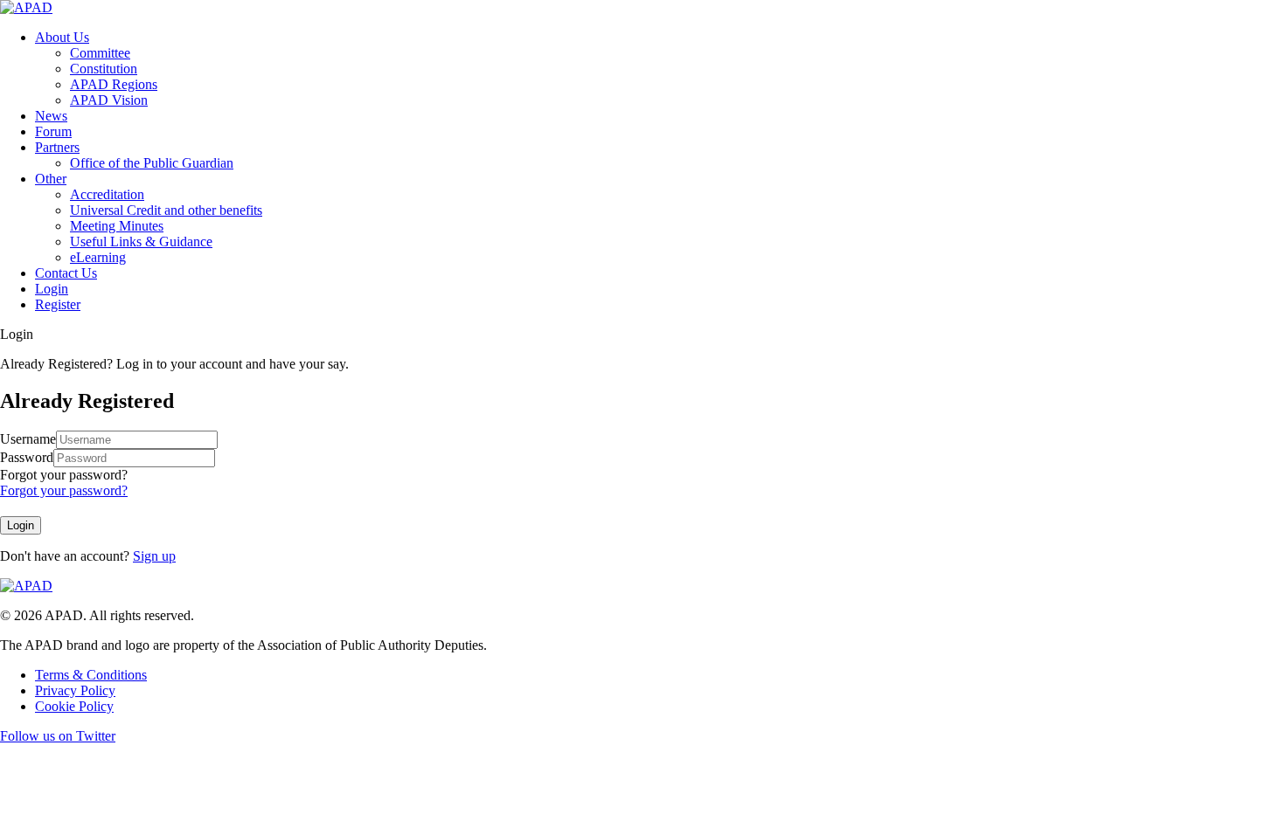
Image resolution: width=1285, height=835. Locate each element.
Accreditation (107, 194)
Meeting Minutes (116, 225)
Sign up (154, 556)
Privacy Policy (75, 690)
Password (26, 457)
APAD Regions (113, 84)
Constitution (103, 68)
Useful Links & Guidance (141, 241)
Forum (53, 131)
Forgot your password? (64, 474)
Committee (100, 52)
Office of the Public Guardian (151, 162)
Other (50, 178)
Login (51, 288)
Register (57, 304)
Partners (57, 147)
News (51, 115)
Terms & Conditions (91, 674)
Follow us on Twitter (57, 735)
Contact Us (66, 273)
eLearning (98, 257)
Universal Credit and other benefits (166, 210)
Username (28, 438)
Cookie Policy (74, 706)
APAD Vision (109, 100)
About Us (62, 37)
